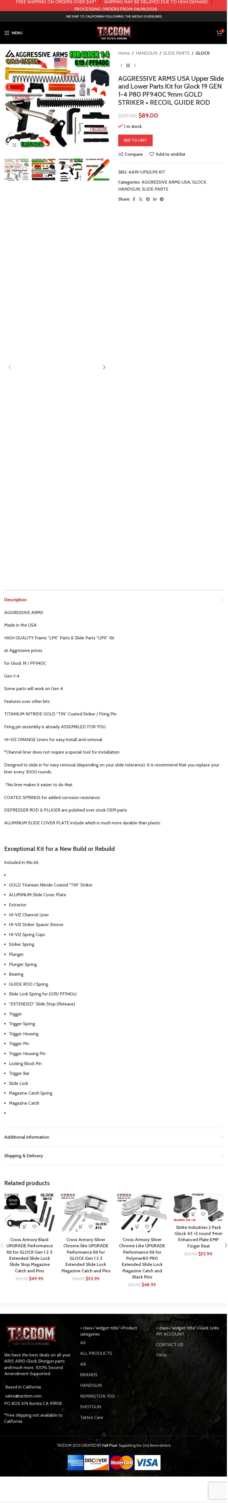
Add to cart (135, 140)
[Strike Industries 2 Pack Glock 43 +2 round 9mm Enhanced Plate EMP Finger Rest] (198, 1207)
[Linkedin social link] (155, 199)
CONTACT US (169, 1344)
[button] (9, 102)
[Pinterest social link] (148, 199)
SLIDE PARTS (176, 53)
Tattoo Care (91, 1417)
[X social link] (140, 199)
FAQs (161, 1355)
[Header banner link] (114, 5)
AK (83, 1342)
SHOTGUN (90, 1406)
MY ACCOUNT (170, 1334)
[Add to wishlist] (34, 1226)
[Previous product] (121, 65)
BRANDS (89, 1374)
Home (124, 53)
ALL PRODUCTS (96, 1353)
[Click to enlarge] (14, 145)
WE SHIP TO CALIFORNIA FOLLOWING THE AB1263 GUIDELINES (114, 16)
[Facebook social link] (133, 199)
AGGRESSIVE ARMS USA (166, 182)
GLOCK (202, 53)
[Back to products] (128, 65)
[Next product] (135, 65)
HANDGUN (146, 53)
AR (83, 1364)
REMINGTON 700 (97, 1396)
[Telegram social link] (161, 199)
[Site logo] (114, 32)
